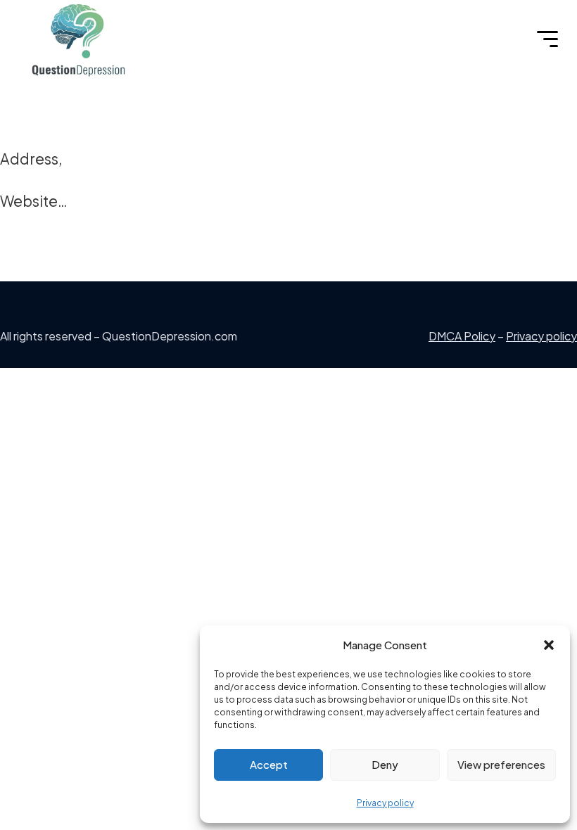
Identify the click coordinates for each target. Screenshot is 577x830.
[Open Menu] (547, 39)
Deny (385, 764)
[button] (549, 645)
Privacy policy (385, 803)
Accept (269, 764)
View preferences (501, 764)
